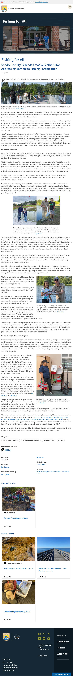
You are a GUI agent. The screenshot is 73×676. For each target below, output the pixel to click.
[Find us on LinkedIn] (40, 638)
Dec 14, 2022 (7, 526)
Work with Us (62, 655)
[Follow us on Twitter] (49, 634)
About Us (61, 635)
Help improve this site (61, 674)
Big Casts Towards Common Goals (16, 518)
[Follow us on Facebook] (40, 634)
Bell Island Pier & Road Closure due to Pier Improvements (52, 569)
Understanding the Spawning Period (17, 612)
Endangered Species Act (14, 563)
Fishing (8, 450)
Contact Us (63, 641)
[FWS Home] (4, 8)
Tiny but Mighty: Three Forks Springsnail (18, 568)
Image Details (20, 108)
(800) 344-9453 (44, 649)
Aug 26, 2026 (42, 576)
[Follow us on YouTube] (49, 638)
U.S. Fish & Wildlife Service (16, 9)
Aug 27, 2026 (7, 576)
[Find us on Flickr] (44, 638)
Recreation (40, 457)
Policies (61, 647)
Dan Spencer (5, 467)
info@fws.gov (43, 656)
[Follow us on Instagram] (44, 634)
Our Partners (11, 513)
